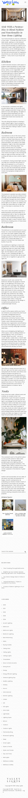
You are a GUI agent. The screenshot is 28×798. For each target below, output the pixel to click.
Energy (5, 670)
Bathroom (6, 626)
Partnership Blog (8, 732)
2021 (4, 608)
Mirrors (5, 721)
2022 (4, 612)
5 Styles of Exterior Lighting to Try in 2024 (12, 587)
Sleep (4, 739)
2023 (4, 616)
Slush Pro (17, 789)
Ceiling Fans (6, 648)
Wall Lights (6, 757)
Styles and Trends (8, 750)
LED (4, 703)
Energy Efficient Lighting (10, 674)
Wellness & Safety (8, 761)
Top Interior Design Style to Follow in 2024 (13, 577)
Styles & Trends (7, 746)
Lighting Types (7, 717)
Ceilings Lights (7, 656)
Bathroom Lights (8, 630)
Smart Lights (6, 743)
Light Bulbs (6, 714)
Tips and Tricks (7, 754)
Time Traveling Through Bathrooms (13, 568)
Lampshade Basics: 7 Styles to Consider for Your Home (11, 582)
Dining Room (7, 666)
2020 (4, 605)
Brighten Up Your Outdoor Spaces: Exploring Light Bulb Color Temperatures (13, 572)
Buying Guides (7, 645)
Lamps (5, 699)
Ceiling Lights (7, 652)
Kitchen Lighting (7, 695)
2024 (4, 619)
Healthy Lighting (7, 681)
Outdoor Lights (7, 728)
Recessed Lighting (8, 735)
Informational (7, 692)
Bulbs (4, 641)
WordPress (18, 790)
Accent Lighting (7, 623)
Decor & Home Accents (10, 663)
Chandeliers (6, 659)
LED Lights (6, 706)
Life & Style (6, 710)
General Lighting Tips (9, 677)
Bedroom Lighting (8, 634)
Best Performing (7, 637)
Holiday (5, 685)
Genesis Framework (8, 790)
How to (5, 688)
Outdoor (5, 725)
